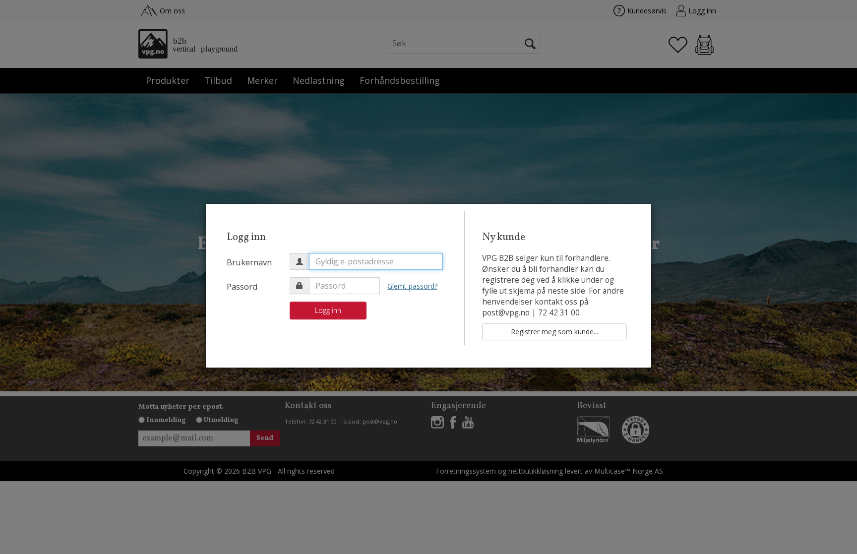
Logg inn (328, 310)
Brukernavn (249, 262)
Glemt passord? (412, 286)
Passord (242, 286)
